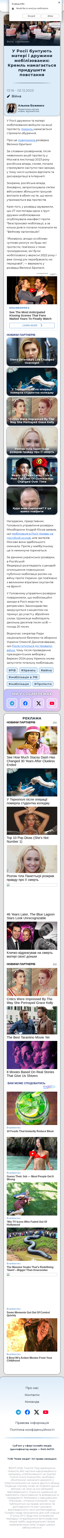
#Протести (43, 684)
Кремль (27, 129)
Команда (32, 1402)
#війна (46, 670)
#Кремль (28, 670)
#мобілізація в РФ (23, 677)
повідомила (27, 140)
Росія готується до (25, 646)
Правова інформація (32, 1423)
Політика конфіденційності (32, 1430)
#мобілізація (19, 684)
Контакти (32, 1395)
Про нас (32, 1388)
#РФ (12, 670)
